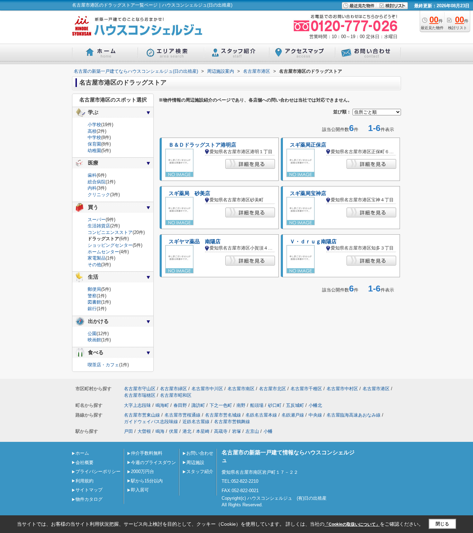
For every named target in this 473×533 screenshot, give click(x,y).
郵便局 (94, 289)
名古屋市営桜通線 (182, 415)
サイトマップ (88, 489)
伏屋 (173, 431)
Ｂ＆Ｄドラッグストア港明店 (202, 145)
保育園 (94, 144)
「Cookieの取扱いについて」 (352, 524)
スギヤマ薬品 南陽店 (195, 241)
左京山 (252, 431)
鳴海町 (162, 405)
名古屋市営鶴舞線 (232, 421)
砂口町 (275, 405)
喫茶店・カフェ (103, 364)
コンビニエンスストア (110, 232)
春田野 (180, 405)
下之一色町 (220, 405)
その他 (94, 264)
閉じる (442, 523)
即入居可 (140, 489)
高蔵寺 (220, 431)
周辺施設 (195, 462)
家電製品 (97, 258)
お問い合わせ (199, 453)
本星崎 (202, 431)
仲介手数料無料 (146, 453)
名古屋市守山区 (139, 388)
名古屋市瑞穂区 (139, 395)
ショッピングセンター (110, 245)
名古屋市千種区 (306, 388)
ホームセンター (103, 251)
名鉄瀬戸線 (293, 415)
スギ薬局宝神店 (308, 193)
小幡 (268, 431)
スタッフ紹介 (199, 471)
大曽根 (144, 431)
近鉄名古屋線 (195, 421)
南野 (241, 405)
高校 (92, 131)
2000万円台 (142, 471)
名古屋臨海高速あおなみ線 (354, 415)
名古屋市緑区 (173, 388)
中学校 (94, 137)
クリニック (99, 194)
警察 (92, 295)
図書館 (94, 302)
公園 (92, 333)
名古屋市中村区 (342, 388)
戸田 (128, 431)
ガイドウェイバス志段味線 (151, 421)
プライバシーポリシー (98, 471)
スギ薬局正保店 (308, 145)
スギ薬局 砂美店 (189, 193)
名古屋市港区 (376, 388)
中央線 (315, 415)
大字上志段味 (137, 405)
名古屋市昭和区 (175, 395)
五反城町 (295, 405)
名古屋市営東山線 (142, 415)
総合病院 (97, 181)
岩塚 (236, 431)
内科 (92, 188)
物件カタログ (88, 499)
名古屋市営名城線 (223, 415)
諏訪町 (198, 405)
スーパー (97, 219)
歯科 (92, 175)
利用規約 (84, 480)
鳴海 (159, 431)
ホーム (82, 453)
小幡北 (315, 405)
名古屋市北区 (272, 388)
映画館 (94, 339)
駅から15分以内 (147, 480)
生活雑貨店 (99, 225)
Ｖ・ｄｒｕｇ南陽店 (313, 241)
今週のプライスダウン (153, 462)
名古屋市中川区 (207, 388)
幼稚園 (94, 150)
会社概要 (84, 462)
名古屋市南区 (241, 388)
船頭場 (257, 405)
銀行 (92, 308)
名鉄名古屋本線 (261, 415)
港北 (186, 431)
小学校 (94, 124)
